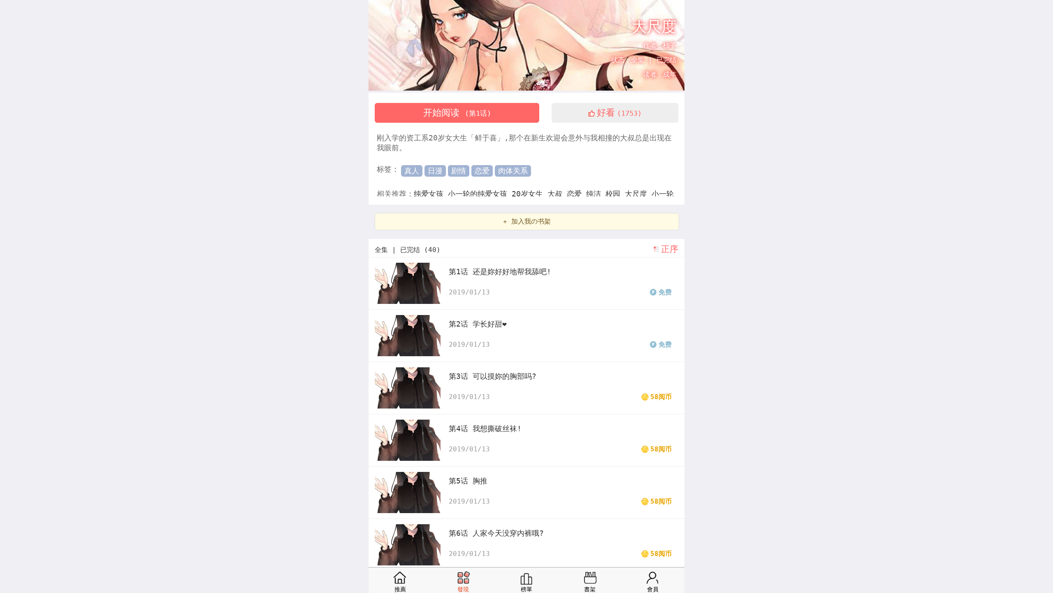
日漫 (435, 170)
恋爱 (482, 170)
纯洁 (595, 193)
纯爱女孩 (431, 193)
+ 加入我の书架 (527, 221)
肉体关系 (513, 170)
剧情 (458, 170)
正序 (669, 249)
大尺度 (638, 193)
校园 (615, 193)
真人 (411, 170)
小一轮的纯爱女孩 (480, 193)
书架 (653, 10)
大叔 (557, 193)
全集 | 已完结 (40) (408, 250)
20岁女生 (529, 193)
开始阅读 (457, 112)
